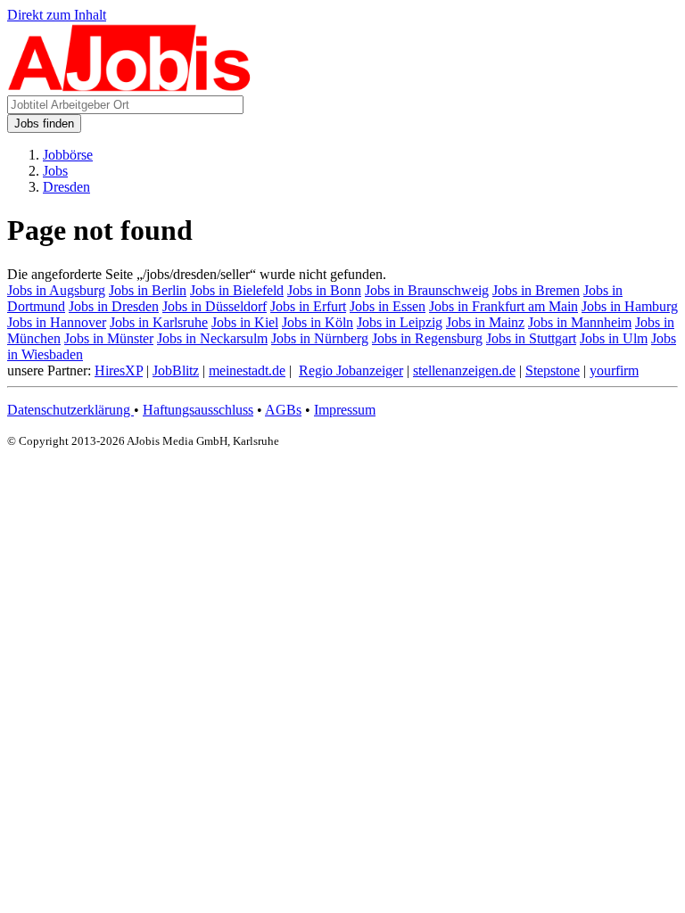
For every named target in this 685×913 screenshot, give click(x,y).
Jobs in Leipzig (399, 322)
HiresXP (119, 370)
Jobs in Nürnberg (319, 338)
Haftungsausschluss (198, 409)
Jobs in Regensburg (427, 338)
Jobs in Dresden (114, 306)
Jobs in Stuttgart (531, 338)
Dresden (66, 186)
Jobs (55, 170)
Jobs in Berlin (147, 290)
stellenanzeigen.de (464, 370)
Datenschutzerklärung (70, 409)
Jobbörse (68, 154)
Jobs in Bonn (324, 290)
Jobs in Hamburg (630, 306)
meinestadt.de (247, 370)
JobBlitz (176, 370)
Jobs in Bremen (536, 290)
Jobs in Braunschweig (427, 290)
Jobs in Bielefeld (237, 290)
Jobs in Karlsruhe (159, 322)
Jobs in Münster (108, 338)
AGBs (283, 409)
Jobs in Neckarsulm (212, 338)
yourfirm (614, 370)
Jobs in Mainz (485, 322)
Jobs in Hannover (56, 322)
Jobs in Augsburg (56, 290)
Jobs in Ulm (614, 338)
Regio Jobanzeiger (351, 370)
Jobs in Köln (317, 322)
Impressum (345, 409)
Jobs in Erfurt (308, 306)
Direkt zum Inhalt (56, 14)
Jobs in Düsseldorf (214, 306)
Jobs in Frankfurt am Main (503, 306)
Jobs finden (44, 123)
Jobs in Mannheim (579, 322)
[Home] (129, 87)
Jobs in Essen (387, 306)
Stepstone (552, 370)
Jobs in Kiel (244, 322)
